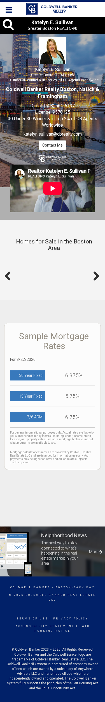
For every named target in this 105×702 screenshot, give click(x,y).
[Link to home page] (52, 9)
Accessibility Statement (44, 626)
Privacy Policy (70, 618)
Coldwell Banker (30, 587)
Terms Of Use (32, 618)
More (94, 552)
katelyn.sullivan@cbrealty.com (53, 134)
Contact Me (52, 145)
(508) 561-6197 (59, 105)
